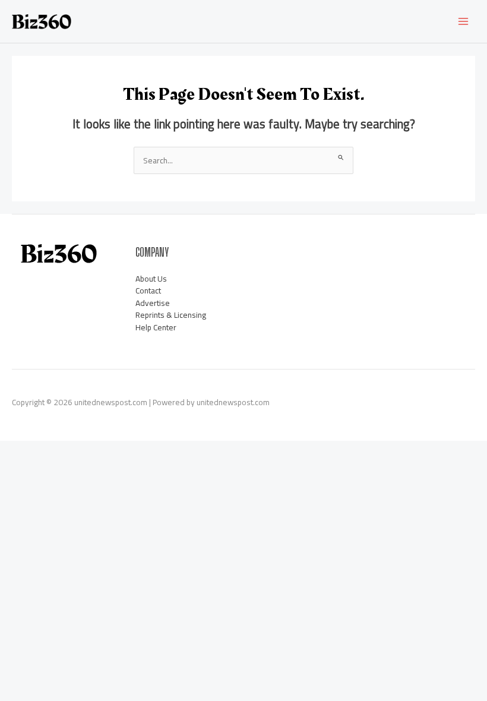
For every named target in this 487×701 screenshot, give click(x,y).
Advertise (152, 303)
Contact (148, 290)
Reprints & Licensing (170, 315)
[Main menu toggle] (463, 22)
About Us (151, 278)
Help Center (155, 327)
